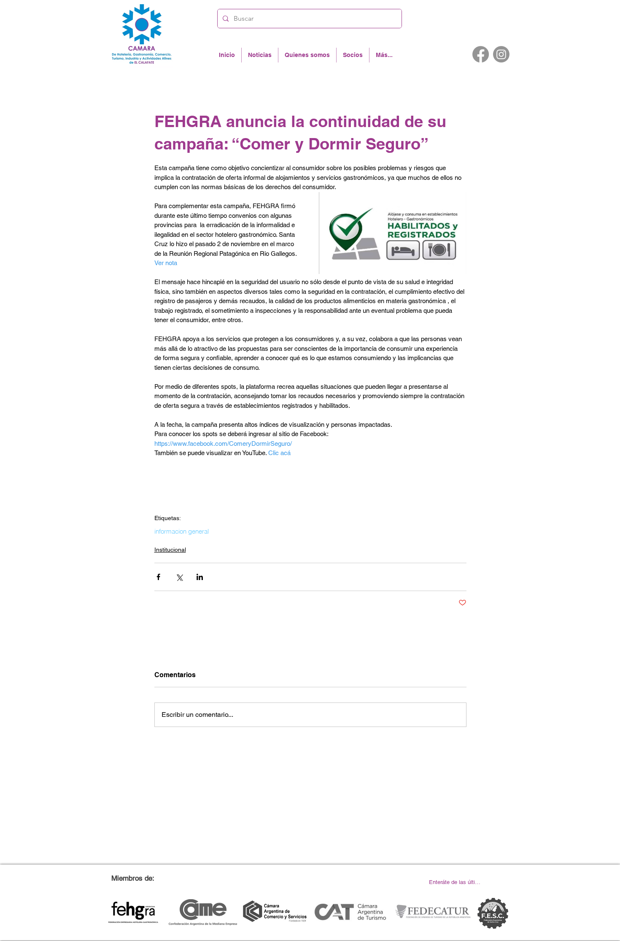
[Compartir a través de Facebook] (158, 577)
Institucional (170, 549)
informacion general (181, 531)
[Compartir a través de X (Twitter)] (179, 577)
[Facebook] (480, 54)
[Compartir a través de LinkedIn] (200, 577)
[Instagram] (501, 54)
